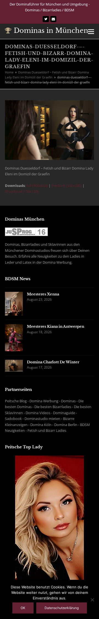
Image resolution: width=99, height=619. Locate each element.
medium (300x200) (66, 185)
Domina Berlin (65, 424)
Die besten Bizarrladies (52, 406)
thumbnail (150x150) (21, 191)
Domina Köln (40, 424)
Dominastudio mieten (42, 418)
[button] (91, 31)
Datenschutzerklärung (62, 608)
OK (23, 608)
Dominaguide (64, 412)
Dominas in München (51, 31)
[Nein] (92, 599)
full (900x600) (37, 185)
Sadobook (13, 418)
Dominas (68, 400)
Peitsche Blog (16, 400)
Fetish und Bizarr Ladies (47, 430)
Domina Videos (38, 412)
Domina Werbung (43, 400)
